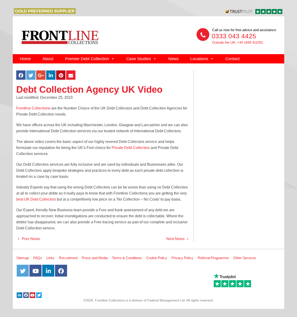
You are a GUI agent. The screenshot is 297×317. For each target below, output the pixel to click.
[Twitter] (39, 295)
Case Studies (138, 58)
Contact (232, 58)
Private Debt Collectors (131, 148)
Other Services (244, 258)
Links (50, 258)
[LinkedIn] (19, 295)
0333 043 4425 (234, 36)
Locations (199, 58)
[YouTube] (32, 295)
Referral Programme (213, 258)
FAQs (37, 258)
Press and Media (95, 258)
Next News (175, 239)
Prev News (30, 239)
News (173, 58)
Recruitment (68, 258)
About (47, 58)
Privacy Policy (182, 258)
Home (25, 58)
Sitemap (22, 258)
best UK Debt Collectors (36, 199)
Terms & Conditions (127, 258)
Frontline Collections (33, 108)
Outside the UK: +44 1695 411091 (237, 42)
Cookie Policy (156, 258)
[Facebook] (26, 295)
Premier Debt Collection (87, 58)
